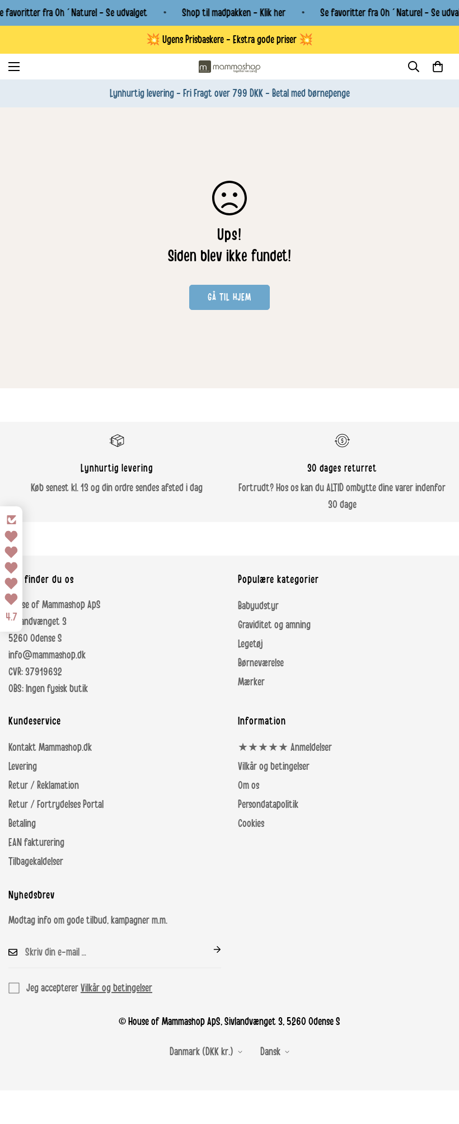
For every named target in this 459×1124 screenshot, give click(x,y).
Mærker (251, 682)
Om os (248, 785)
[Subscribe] (208, 949)
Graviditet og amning (274, 625)
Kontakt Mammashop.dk (50, 747)
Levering (22, 766)
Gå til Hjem (229, 297)
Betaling (22, 823)
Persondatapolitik (268, 804)
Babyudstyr (258, 606)
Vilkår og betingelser (274, 766)
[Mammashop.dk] (229, 66)
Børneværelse (261, 663)
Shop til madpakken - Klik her (233, 12)
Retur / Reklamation (43, 785)
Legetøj (250, 644)
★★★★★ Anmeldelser (285, 747)
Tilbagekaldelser (35, 861)
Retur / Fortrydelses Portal (56, 804)
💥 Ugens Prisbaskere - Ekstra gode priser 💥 (229, 39)
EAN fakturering (36, 842)
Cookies (251, 823)
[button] (438, 66)
